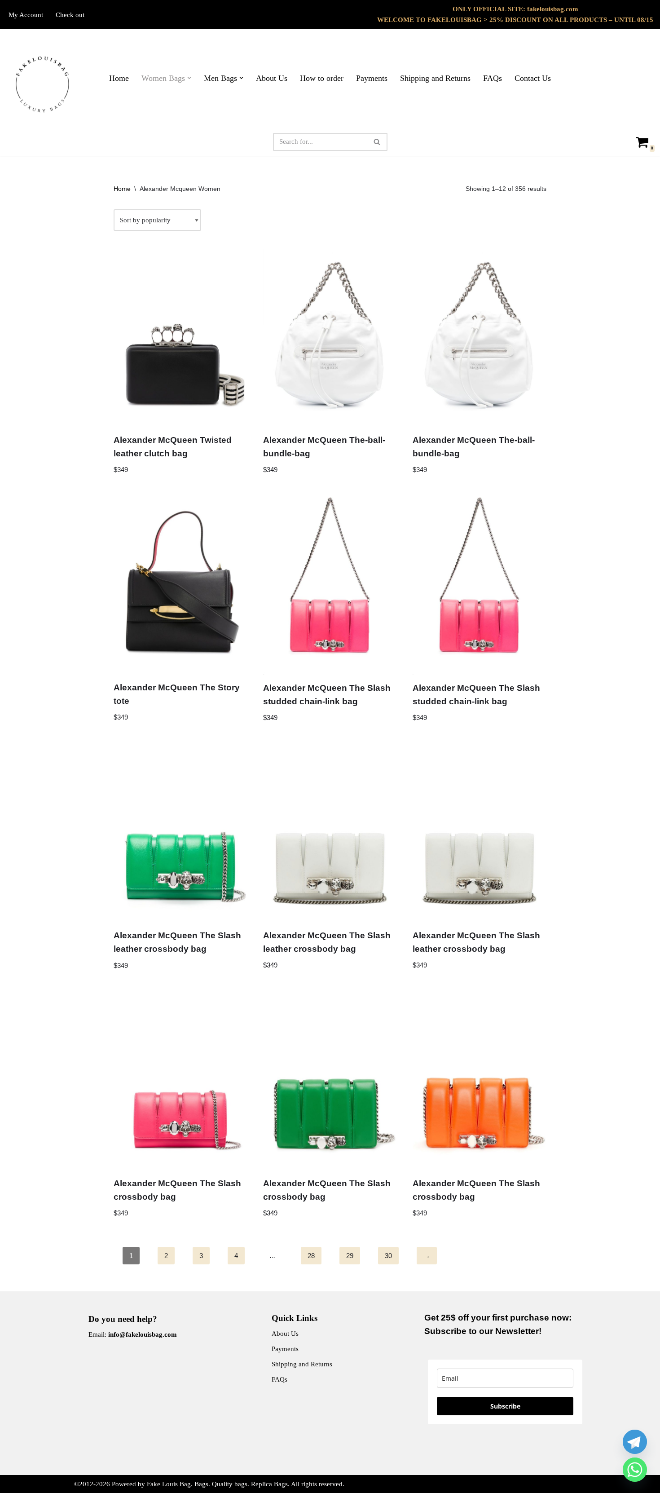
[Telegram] (635, 1442)
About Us (271, 78)
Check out (70, 14)
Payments (371, 78)
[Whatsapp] (635, 1470)
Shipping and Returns (435, 78)
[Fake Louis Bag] (43, 84)
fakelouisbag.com (552, 9)
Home (119, 78)
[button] (189, 78)
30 (388, 1255)
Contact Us (533, 78)
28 (311, 1255)
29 (349, 1255)
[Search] (377, 142)
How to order (321, 78)
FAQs (492, 78)
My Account (26, 14)
